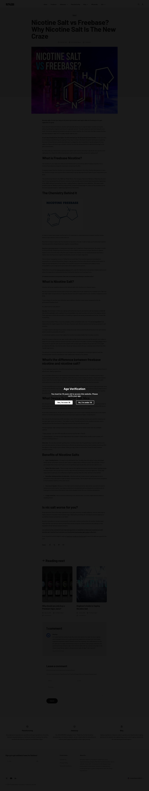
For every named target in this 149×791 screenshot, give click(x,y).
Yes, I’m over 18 (63, 402)
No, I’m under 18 (85, 402)
